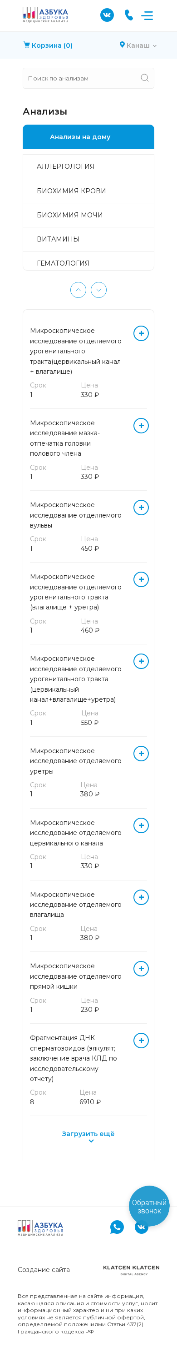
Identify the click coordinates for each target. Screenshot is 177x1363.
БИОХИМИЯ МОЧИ (70, 215)
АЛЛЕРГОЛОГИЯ (66, 166)
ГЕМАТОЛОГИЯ (63, 263)
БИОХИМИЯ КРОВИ (71, 191)
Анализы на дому (80, 137)
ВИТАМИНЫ (58, 239)
